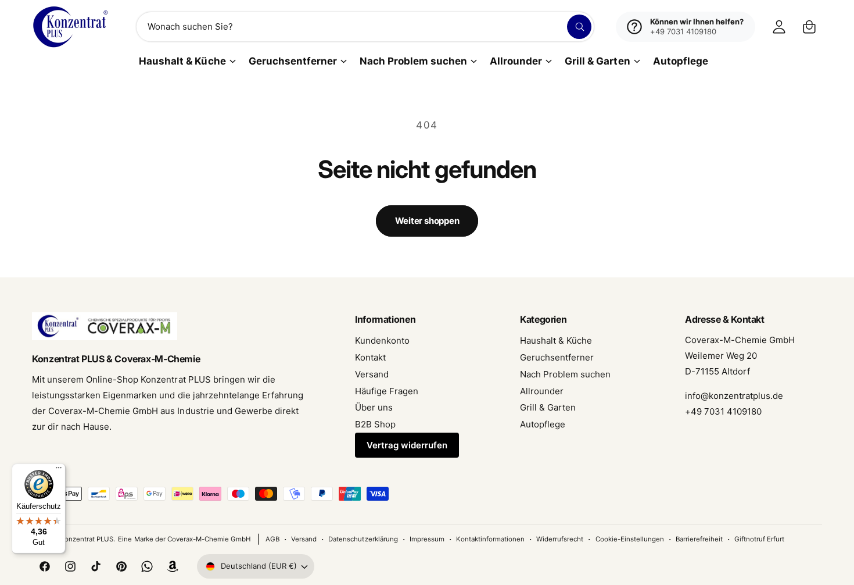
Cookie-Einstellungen (629, 539)
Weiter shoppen (427, 220)
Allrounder (516, 61)
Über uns (374, 407)
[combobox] (365, 27)
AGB (272, 539)
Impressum (427, 539)
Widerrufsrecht (559, 539)
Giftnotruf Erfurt (759, 539)
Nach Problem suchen (413, 61)
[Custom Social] (172, 566)
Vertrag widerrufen (407, 445)
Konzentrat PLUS (86, 539)
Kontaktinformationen (490, 539)
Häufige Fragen (386, 391)
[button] (809, 27)
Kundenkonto (382, 340)
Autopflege (542, 424)
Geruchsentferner (293, 61)
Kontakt (370, 357)
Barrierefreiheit (699, 539)
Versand (372, 374)
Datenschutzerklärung (362, 539)
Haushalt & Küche (182, 61)
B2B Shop (375, 424)
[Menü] (59, 470)
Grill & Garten (597, 61)
